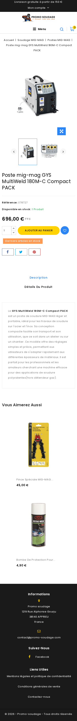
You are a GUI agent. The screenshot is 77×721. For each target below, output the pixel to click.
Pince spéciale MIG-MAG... (34, 479)
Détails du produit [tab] (38, 287)
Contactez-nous (39, 697)
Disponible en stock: (16, 209)
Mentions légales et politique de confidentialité (39, 676)
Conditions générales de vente (39, 686)
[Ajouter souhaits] (65, 230)
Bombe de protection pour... (35, 560)
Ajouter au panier (39, 230)
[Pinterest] (34, 252)
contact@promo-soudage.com (39, 637)
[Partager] (8, 252)
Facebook (42, 657)
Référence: (9, 202)
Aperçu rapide (23, 415)
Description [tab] (39, 278)
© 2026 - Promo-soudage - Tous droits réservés (38, 714)
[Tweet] (21, 252)
